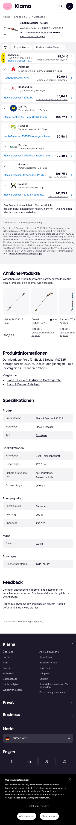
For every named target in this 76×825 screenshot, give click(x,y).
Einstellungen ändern (38, 806)
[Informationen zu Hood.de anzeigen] (4, 127)
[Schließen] (70, 779)
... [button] (29, 17)
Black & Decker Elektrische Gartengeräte (34, 380)
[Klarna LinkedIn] (29, 761)
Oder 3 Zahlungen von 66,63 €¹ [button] (43, 334)
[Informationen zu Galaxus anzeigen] (4, 166)
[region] (38, 799)
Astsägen (41, 435)
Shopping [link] (19, 17)
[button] (10, 29)
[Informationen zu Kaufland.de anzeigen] (4, 88)
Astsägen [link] (39, 17)
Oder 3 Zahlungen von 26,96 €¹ (52, 79)
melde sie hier (30, 607)
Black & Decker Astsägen (23, 384)
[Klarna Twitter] (46, 761)
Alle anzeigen (45, 282)
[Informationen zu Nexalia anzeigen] (4, 185)
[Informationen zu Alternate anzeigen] (4, 69)
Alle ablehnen (26, 816)
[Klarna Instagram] (64, 761)
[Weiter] (68, 311)
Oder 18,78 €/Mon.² (58, 177)
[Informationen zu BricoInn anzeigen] (4, 147)
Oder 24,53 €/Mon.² (58, 196)
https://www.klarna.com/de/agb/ (25, 253)
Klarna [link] (6, 17)
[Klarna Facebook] (11, 761)
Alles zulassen (49, 816)
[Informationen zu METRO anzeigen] (4, 108)
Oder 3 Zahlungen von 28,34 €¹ (52, 59)
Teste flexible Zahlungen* (32, 36)
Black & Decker (44, 426)
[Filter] (5, 47)
